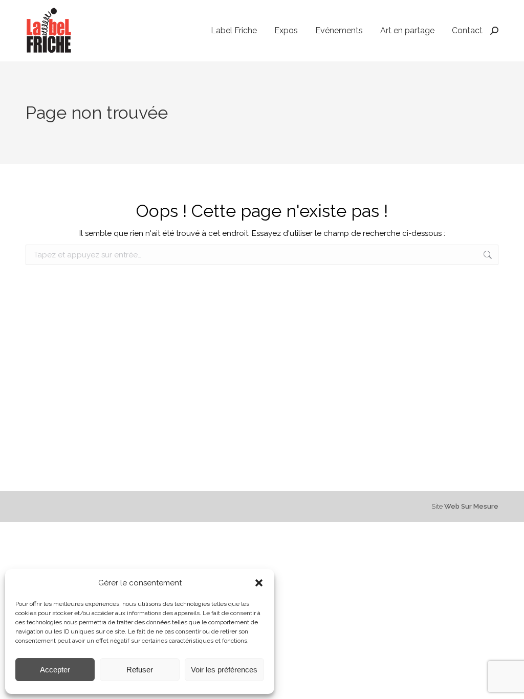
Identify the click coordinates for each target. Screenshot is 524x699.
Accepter (55, 669)
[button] (259, 583)
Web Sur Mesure (471, 506)
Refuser (139, 669)
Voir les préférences (224, 669)
